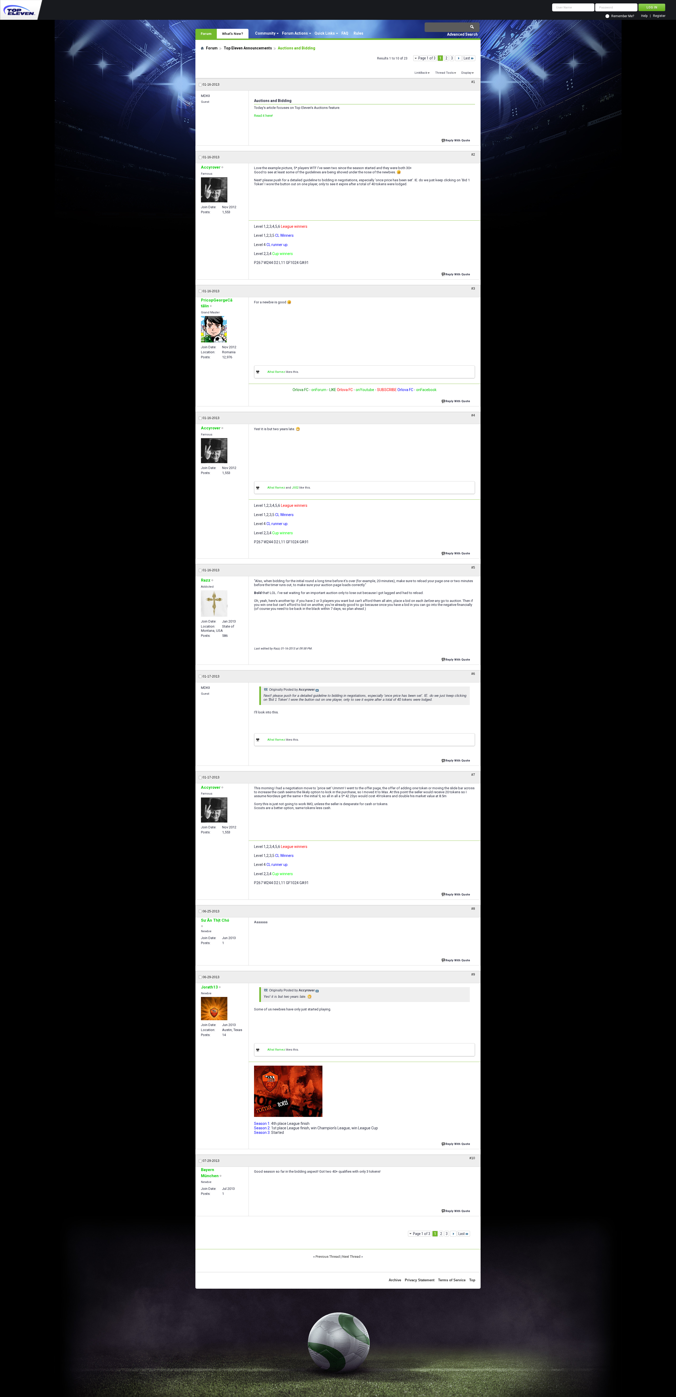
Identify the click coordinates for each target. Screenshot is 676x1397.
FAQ (344, 33)
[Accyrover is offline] (214, 189)
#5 (473, 567)
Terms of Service (452, 1280)
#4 (473, 415)
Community (265, 33)
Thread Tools (444, 73)
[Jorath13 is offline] (214, 1008)
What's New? (232, 33)
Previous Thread (328, 1257)
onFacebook (426, 390)
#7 (473, 775)
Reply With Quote (457, 140)
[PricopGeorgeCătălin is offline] (214, 329)
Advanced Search (462, 34)
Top (472, 1280)
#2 (473, 154)
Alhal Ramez (276, 372)
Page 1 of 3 (426, 58)
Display (466, 73)
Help (644, 16)
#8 (473, 909)
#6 (473, 674)
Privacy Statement (419, 1280)
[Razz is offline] (214, 603)
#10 (472, 1158)
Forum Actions (295, 33)
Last (467, 58)
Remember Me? (622, 16)
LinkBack (421, 73)
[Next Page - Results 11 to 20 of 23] (458, 58)
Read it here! (263, 116)
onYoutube (364, 390)
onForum (318, 390)
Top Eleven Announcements (248, 48)
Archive (395, 1280)
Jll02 (295, 487)
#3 (473, 288)
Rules (358, 33)
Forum (206, 33)
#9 (473, 974)
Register (659, 16)
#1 (473, 82)
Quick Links (324, 33)
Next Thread (351, 1257)
